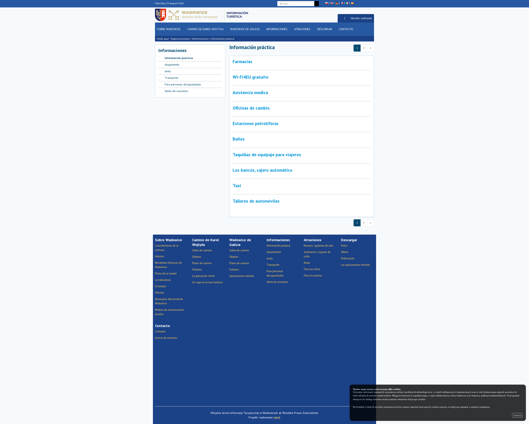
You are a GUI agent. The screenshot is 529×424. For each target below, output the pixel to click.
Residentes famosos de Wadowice (168, 265)
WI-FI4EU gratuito (250, 77)
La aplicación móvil (203, 276)
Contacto (346, 29)
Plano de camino (202, 263)
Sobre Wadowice (169, 29)
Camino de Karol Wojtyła (205, 29)
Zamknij (517, 415)
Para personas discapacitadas (183, 84)
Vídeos (345, 252)
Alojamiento (172, 64)
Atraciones (302, 29)
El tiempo (160, 286)
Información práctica (222, 38)
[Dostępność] (341, 18)
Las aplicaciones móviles (355, 265)
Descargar (325, 29)
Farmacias (242, 61)
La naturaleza (163, 280)
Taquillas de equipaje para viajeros (267, 154)
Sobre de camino (202, 250)
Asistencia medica (250, 92)
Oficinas (159, 292)
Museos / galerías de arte (318, 245)
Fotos (344, 245)
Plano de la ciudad (165, 273)
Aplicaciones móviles (241, 276)
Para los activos (313, 275)
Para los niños (312, 269)
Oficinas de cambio (251, 108)
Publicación (347, 258)
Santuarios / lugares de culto (317, 254)
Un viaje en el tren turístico (207, 282)
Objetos (196, 257)
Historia (159, 256)
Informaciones (277, 29)
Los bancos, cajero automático (262, 170)
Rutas (307, 263)
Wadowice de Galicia (245, 29)
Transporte (171, 78)
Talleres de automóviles (256, 201)
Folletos (197, 269)
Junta (168, 71)
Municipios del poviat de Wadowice (169, 301)
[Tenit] (277, 417)
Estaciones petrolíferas (256, 123)
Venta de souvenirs (176, 91)
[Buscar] (316, 3)
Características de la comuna (166, 248)
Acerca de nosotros (166, 338)
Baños (239, 139)
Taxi (237, 185)
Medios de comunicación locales (169, 312)
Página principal (180, 38)
